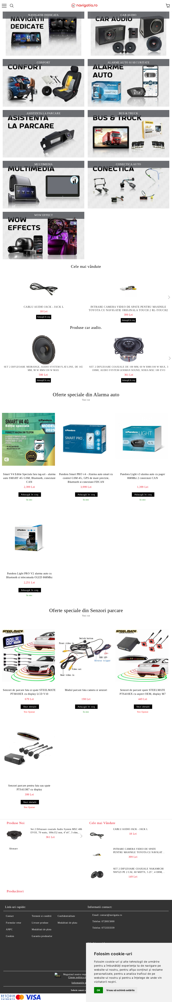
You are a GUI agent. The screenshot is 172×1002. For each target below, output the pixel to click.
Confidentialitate (66, 916)
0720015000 (108, 921)
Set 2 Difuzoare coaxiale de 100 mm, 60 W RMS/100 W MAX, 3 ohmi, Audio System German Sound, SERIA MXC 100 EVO (128, 368)
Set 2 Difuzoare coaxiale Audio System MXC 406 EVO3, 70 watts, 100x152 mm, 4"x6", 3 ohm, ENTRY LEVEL (56, 831)
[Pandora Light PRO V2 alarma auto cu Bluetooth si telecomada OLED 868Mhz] (28, 538)
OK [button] (98, 990)
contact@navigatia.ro (111, 915)
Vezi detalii (29, 706)
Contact (10, 916)
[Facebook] (92, 934)
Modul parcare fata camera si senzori (86, 690)
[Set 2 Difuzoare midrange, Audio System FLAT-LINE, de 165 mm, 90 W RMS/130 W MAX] (43, 349)
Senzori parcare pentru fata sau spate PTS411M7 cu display (29, 787)
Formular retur (13, 923)
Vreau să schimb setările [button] (120, 990)
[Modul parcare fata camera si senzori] (85, 655)
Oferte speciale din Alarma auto (86, 394)
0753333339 (108, 928)
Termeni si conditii (42, 916)
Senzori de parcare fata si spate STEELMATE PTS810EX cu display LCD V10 (29, 692)
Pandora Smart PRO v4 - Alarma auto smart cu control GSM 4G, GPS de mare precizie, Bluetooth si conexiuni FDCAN (86, 478)
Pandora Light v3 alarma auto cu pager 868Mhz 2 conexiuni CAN (142, 476)
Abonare (13, 848)
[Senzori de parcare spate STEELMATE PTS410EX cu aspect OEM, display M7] (141, 655)
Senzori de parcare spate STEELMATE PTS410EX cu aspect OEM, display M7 (143, 692)
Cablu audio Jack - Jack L (44, 306)
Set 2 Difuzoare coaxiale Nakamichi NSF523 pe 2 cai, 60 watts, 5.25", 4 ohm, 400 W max (138, 871)
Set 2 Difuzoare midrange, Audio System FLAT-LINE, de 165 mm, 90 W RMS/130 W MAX (43, 368)
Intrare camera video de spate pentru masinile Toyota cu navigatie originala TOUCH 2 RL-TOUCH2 (128, 308)
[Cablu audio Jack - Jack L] (44, 288)
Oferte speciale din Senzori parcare (86, 610)
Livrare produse (40, 923)
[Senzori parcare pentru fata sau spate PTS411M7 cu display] (28, 750)
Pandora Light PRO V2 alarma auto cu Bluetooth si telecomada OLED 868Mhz (29, 575)
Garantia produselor (42, 936)
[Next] (168, 297)
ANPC (9, 929)
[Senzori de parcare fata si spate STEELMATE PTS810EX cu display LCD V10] (28, 655)
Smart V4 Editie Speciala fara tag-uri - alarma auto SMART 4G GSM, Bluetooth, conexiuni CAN (29, 478)
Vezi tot (86, 400)
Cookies (10, 936)
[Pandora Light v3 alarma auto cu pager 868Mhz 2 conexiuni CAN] (141, 439)
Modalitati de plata (41, 929)
